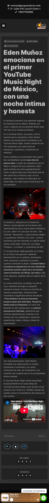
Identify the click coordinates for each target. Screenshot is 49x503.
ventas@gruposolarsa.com (26, 5)
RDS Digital (33, 41)
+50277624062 (25, 11)
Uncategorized (12, 46)
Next (41, 436)
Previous (10, 436)
